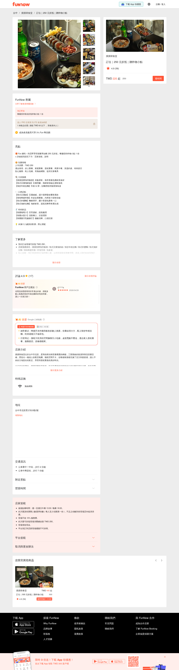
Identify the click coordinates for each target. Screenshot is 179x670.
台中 (15, 12)
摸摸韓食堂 (26, 12)
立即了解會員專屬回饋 (24, 103)
